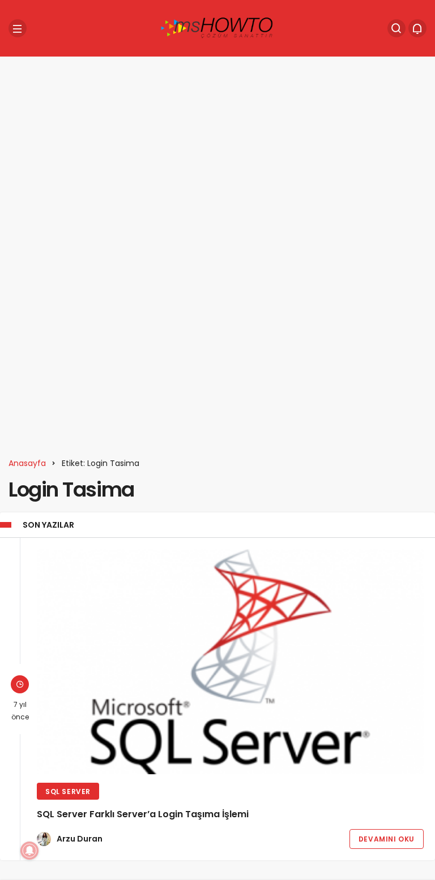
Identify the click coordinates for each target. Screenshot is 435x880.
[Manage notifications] (29, 851)
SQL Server (68, 791)
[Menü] (17, 28)
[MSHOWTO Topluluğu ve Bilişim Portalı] (217, 27)
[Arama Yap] (396, 28)
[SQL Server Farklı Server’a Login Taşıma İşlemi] (230, 661)
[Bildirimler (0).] (417, 28)
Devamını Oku (387, 839)
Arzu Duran (80, 838)
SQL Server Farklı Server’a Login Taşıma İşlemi (143, 814)
